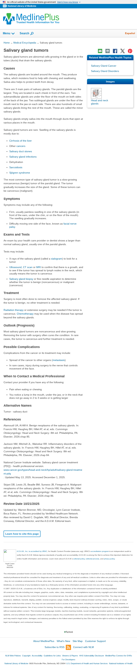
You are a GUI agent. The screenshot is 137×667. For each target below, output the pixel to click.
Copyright (26, 656)
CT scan (27, 267)
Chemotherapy (25, 313)
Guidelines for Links (52, 656)
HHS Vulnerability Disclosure (91, 656)
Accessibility (37, 656)
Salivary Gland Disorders (105, 71)
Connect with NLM (83, 647)
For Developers (68, 659)
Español (130, 33)
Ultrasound (15, 267)
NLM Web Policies (13, 656)
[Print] (107, 51)
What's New (63, 641)
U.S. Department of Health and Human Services (87, 663)
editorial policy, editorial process (86, 559)
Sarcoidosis (15, 167)
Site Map (78, 641)
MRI (38, 267)
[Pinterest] (130, 51)
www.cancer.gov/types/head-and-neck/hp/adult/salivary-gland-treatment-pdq (43, 471)
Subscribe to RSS (54, 647)
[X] (122, 51)
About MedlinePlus (43, 641)
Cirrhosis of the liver (20, 140)
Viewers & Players (70, 656)
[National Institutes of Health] (5, 6)
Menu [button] (6, 33)
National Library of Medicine (22, 6)
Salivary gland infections (23, 156)
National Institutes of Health (121, 663)
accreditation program (100, 551)
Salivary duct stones (20, 151)
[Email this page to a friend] (100, 51)
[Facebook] (115, 51)
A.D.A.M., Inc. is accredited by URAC (32, 551)
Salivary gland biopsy (21, 278)
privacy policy (109, 559)
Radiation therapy (14, 310)
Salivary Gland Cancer (103, 65)
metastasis (59, 360)
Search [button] (24, 33)
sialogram (56, 258)
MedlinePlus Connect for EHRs (118, 656)
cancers (20, 146)
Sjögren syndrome (19, 172)
